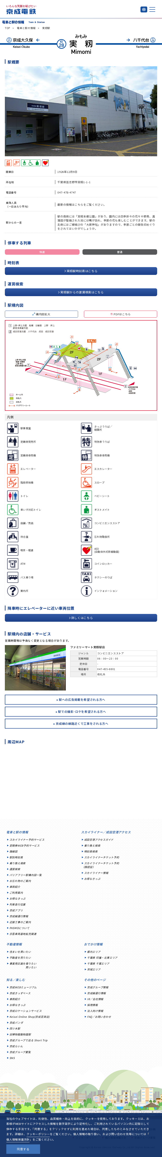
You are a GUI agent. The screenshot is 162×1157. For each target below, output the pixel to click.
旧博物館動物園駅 (20, 1034)
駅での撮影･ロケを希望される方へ (82, 711)
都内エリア (94, 951)
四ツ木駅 (14, 1028)
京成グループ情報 (97, 987)
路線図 (13, 851)
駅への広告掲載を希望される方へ (82, 699)
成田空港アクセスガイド (99, 839)
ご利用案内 (16, 892)
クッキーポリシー (38, 1134)
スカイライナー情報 (96, 873)
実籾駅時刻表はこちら (82, 271)
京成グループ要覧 (20, 1052)
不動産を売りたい (20, 957)
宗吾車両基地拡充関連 (22, 934)
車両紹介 (14, 886)
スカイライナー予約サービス (27, 839)
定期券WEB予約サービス (24, 845)
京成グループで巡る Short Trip (28, 1040)
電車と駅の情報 (26, 28)
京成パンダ (16, 1022)
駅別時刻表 (16, 857)
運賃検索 (14, 869)
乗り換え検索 (17, 863)
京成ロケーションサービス (25, 1011)
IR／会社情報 (95, 999)
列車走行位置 (17, 904)
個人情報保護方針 (18, 1139)
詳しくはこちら (82, 618)
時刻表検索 (91, 851)
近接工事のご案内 (20, 922)
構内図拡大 (43, 314)
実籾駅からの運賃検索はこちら (82, 292)
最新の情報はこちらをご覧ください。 (81, 205)
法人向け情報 (95, 1011)
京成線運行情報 (18, 916)
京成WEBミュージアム (23, 987)
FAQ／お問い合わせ (99, 1016)
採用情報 (92, 1005)
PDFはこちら (122, 314)
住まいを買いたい (20, 951)
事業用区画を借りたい (22, 965)
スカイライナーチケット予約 (101, 857)
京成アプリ (16, 910)
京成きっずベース (20, 993)
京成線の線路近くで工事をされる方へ (82, 723)
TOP (7, 28)
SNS (12, 1058)
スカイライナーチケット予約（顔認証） (100, 865)
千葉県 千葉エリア (98, 963)
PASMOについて (19, 928)
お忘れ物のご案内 (20, 881)
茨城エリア (94, 969)
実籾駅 (46, 28)
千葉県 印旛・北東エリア (102, 957)
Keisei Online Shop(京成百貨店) (29, 1016)
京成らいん (16, 1046)
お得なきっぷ (17, 898)
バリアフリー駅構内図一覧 (25, 875)
